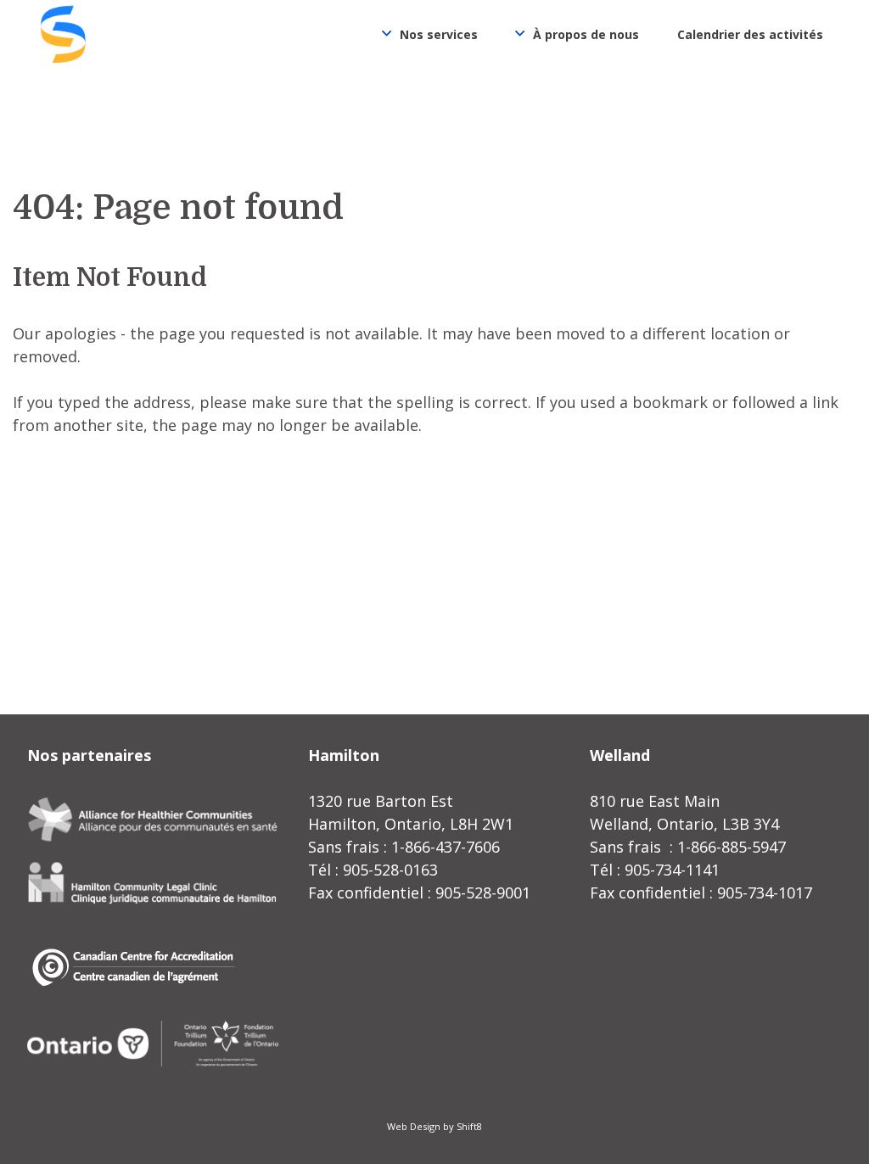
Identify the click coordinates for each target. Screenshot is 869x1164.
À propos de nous (586, 34)
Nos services (439, 34)
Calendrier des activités (750, 34)
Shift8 (469, 1126)
